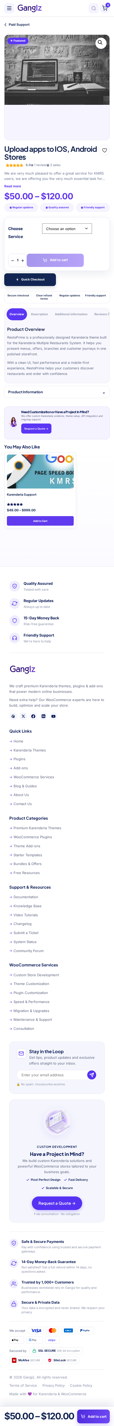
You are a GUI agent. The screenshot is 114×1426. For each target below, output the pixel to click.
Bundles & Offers (25, 864)
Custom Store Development (34, 975)
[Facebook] (33, 716)
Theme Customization (29, 984)
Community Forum (26, 951)
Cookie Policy (81, 1385)
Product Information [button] (25, 392)
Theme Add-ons (24, 846)
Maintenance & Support (30, 1019)
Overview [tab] (17, 314)
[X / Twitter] (23, 716)
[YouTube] (54, 716)
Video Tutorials (23, 915)
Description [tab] (39, 314)
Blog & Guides (23, 786)
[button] (101, 43)
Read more (12, 186)
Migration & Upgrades (29, 1011)
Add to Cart (40, 520)
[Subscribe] (91, 1074)
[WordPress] (13, 716)
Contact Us (20, 804)
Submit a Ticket (23, 933)
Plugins (17, 759)
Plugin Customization (28, 993)
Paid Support (17, 24)
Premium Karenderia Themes (35, 828)
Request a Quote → (36, 428)
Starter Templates (25, 855)
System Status (23, 942)
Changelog (20, 924)
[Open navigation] (9, 8)
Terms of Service (23, 1385)
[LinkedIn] (43, 716)
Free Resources (24, 873)
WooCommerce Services (31, 777)
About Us (19, 795)
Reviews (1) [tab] (102, 314)
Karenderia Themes (27, 750)
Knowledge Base (25, 906)
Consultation (21, 1028)
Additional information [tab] (71, 314)
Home (16, 741)
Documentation (23, 897)
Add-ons (18, 768)
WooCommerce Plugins (30, 837)
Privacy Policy (53, 1385)
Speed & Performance (29, 1002)
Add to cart (59, 260)
